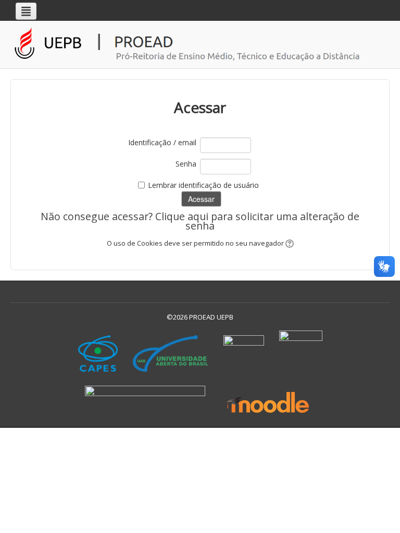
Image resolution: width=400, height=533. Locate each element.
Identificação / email (162, 142)
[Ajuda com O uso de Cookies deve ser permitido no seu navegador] (289, 243)
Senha (186, 164)
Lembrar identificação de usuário (203, 185)
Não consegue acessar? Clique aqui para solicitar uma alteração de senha (200, 221)
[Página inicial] (202, 44)
